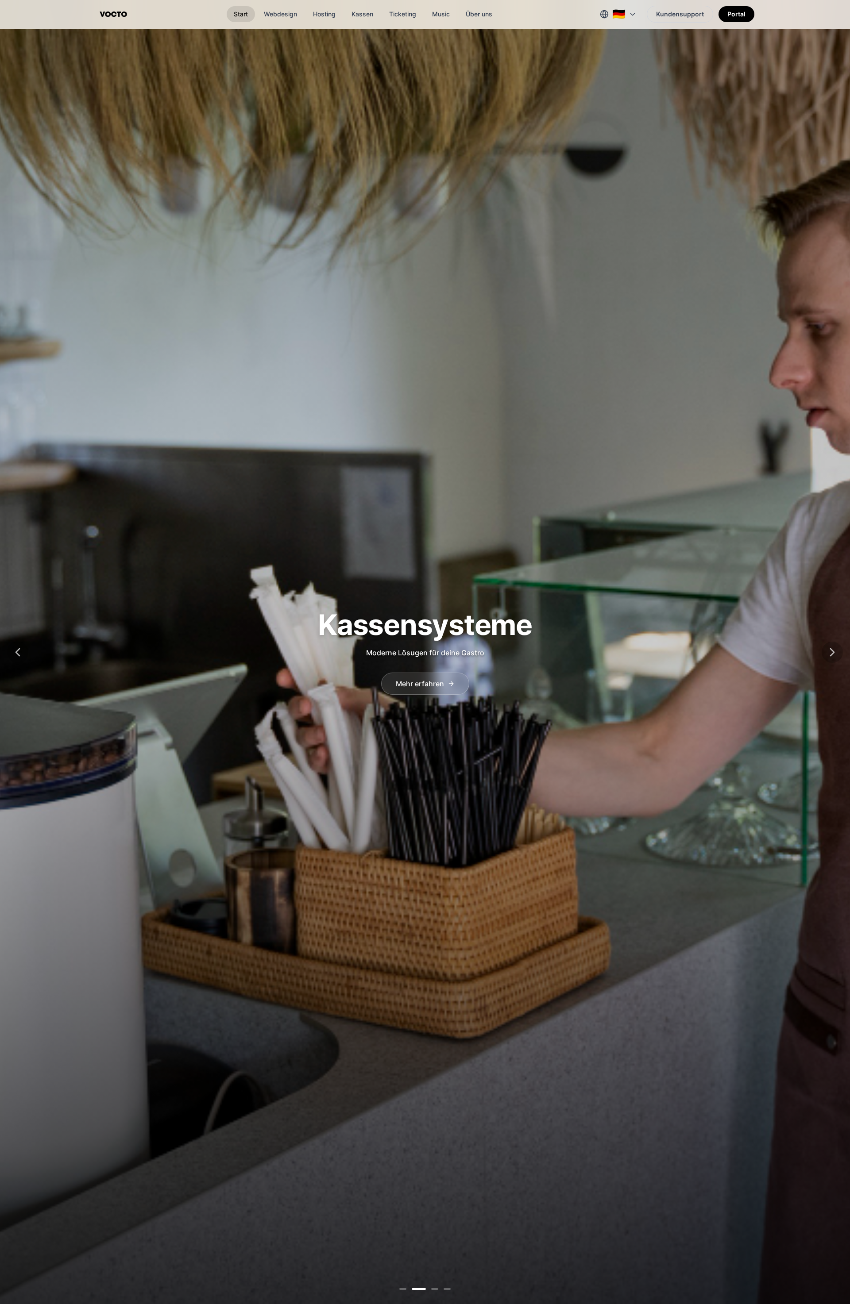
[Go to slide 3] (427, 1289)
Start (241, 14)
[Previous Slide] (17, 652)
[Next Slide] (832, 652)
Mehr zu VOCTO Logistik (420, 683)
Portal (736, 14)
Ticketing (402, 14)
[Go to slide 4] (444, 1289)
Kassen (362, 14)
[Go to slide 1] (402, 1289)
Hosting (324, 14)
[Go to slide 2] (415, 1289)
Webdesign (280, 14)
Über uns (479, 14)
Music (441, 14)
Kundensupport (680, 14)
